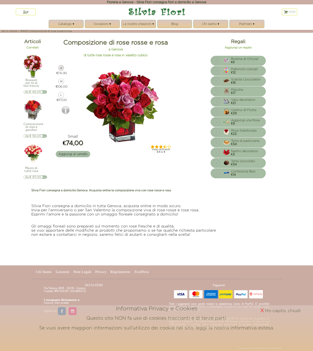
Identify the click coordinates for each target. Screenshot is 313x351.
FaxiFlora (141, 272)
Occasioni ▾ (102, 25)
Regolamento (120, 272)
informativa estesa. (252, 327)
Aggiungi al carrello (73, 154)
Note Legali (82, 272)
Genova (48, 302)
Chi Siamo (44, 272)
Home (13, 31)
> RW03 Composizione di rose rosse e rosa (45, 31)
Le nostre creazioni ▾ (138, 25)
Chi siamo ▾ (211, 25)
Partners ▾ (247, 25)
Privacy (101, 272)
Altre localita (61, 302)
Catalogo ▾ (66, 25)
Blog (174, 23)
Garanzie (62, 272)
